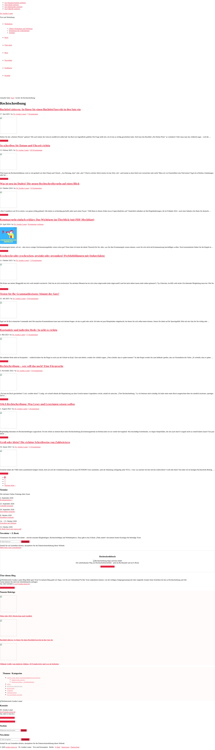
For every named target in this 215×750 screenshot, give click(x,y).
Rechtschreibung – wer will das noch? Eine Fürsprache (31, 366)
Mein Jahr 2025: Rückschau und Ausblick (16, 616)
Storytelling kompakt (7, 512)
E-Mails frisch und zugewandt (10, 529)
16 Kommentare (37, 371)
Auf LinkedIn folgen (7, 588)
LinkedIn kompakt (6, 506)
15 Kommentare (35, 447)
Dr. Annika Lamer (6, 13)
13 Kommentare (36, 260)
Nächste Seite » (9, 485)
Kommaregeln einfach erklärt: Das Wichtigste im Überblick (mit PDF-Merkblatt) (47, 219)
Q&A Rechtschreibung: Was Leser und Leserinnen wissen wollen (37, 404)
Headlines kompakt (7, 517)
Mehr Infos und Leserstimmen (10, 548)
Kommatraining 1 (6, 500)
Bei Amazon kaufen (107, 567)
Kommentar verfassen (36, 224)
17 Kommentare (32, 335)
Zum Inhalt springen (11, 5)
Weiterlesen (4, 141)
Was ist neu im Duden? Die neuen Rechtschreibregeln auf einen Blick (39, 183)
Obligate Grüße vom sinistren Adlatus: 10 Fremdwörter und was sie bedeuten (29, 664)
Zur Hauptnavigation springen (15, 3)
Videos (10, 690)
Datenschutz (75, 747)
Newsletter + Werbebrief (23, 682)
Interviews (12, 692)
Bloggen (11, 688)
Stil (9, 684)
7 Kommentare (32, 114)
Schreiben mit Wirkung (8, 523)
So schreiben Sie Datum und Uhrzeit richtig (25, 145)
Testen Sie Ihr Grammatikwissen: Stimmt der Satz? (29, 293)
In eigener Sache (14, 694)
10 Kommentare (32, 299)
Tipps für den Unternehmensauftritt (23, 677)
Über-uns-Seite (18, 680)
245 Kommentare (36, 150)
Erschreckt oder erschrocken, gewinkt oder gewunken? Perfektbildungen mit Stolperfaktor (52, 255)
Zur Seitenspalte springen (13, 7)
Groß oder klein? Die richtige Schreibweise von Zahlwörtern (35, 442)
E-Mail (57, 747)
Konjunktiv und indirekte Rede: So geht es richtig (28, 329)
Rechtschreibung (15, 686)
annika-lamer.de (11, 747)
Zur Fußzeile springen (12, 9)
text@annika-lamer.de (22, 584)
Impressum (65, 747)
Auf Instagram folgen (7, 721)
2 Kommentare (34, 409)
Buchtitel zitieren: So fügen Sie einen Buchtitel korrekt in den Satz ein (40, 109)
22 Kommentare (36, 188)
